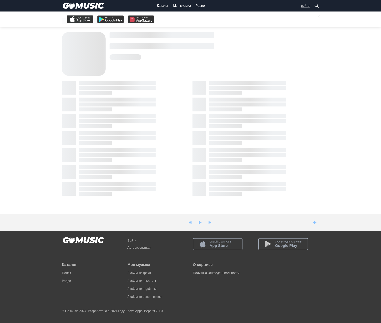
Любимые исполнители (144, 296)
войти (305, 5)
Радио (200, 5)
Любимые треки (139, 273)
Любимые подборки (142, 288)
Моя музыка (182, 5)
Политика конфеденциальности (216, 273)
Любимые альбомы (141, 281)
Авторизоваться (139, 247)
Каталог (162, 5)
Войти (131, 240)
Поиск (66, 273)
